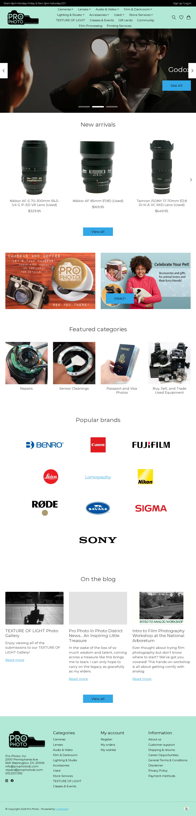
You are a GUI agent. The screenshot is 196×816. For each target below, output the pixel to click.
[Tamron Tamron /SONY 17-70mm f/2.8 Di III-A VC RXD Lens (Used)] (161, 166)
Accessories (61, 765)
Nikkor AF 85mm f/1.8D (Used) (98, 201)
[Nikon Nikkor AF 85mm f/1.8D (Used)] (98, 166)
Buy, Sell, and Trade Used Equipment (169, 390)
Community (145, 20)
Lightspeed (62, 809)
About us (154, 739)
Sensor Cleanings (74, 388)
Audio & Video (63, 750)
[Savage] (98, 508)
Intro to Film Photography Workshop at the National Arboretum (158, 635)
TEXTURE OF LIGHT (70, 20)
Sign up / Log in (182, 3)
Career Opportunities (163, 755)
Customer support (161, 745)
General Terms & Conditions (167, 760)
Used (56, 770)
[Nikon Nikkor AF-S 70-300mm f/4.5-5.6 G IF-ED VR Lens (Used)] (34, 166)
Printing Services (119, 26)
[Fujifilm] (151, 445)
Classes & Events (102, 20)
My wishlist (108, 750)
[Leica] (51, 477)
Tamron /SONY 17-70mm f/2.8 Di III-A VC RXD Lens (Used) (161, 203)
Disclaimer (155, 765)
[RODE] (45, 508)
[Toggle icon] (173, 17)
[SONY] (98, 540)
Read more (14, 660)
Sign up (98, 85)
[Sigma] (151, 508)
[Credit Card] (186, 809)
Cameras (59, 739)
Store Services (63, 776)
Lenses (58, 745)
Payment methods (161, 776)
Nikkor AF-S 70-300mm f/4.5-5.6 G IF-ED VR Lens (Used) (34, 203)
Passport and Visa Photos (122, 390)
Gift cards (125, 20)
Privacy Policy (157, 770)
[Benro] (45, 445)
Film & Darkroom (65, 755)
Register (106, 739)
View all (98, 232)
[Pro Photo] (23, 17)
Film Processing (90, 26)
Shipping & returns (161, 750)
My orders (108, 745)
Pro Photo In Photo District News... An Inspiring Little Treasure (96, 635)
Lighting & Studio (65, 760)
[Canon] (98, 445)
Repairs (26, 388)
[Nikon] (145, 477)
